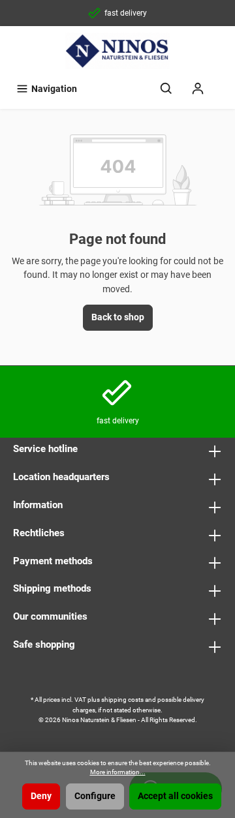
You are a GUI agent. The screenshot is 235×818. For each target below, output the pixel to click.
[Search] (166, 89)
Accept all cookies (175, 796)
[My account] (197, 89)
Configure (95, 796)
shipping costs (122, 699)
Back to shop (117, 317)
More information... (118, 772)
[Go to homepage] (117, 51)
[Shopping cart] (221, 83)
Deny (41, 796)
